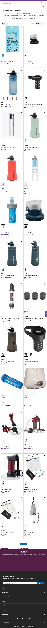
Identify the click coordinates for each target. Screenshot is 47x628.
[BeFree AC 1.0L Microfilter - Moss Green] (35, 125)
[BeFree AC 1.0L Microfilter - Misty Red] (12, 168)
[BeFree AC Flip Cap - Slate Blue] (35, 210)
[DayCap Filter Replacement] (12, 381)
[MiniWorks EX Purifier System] (35, 424)
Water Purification (18, 10)
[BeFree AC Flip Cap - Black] (35, 39)
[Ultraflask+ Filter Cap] (12, 210)
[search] (43, 7)
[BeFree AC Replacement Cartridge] (35, 339)
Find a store (24, 563)
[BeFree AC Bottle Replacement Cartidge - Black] (35, 82)
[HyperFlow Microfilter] (12, 424)
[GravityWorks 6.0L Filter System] (35, 467)
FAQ (24, 559)
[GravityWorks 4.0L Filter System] (12, 510)
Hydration (12, 10)
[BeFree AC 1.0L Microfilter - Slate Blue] (12, 253)
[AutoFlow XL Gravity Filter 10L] (35, 381)
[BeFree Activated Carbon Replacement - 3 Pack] (35, 296)
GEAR (8, 10)
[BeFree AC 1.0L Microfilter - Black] (12, 339)
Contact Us (24, 567)
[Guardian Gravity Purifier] (35, 510)
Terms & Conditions (5, 622)
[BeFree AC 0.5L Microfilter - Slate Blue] (35, 253)
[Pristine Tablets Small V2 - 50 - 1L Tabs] (12, 39)
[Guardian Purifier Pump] (12, 467)
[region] (22, 618)
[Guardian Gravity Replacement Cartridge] (12, 296)
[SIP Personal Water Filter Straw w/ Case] (12, 125)
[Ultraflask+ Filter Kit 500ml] (35, 168)
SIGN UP (40, 583)
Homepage (4, 10)
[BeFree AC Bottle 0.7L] (12, 82)
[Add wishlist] (22, 27)
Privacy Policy (42, 622)
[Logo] (7, 2)
